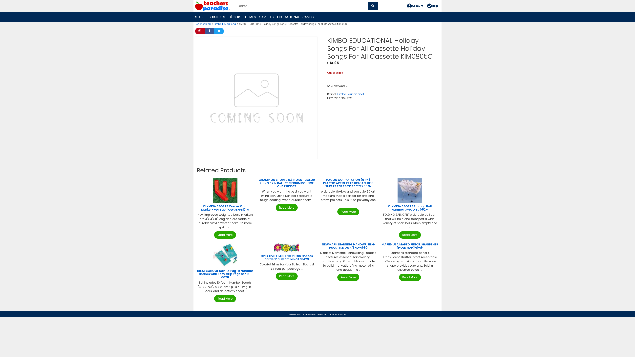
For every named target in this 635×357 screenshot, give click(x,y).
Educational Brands (295, 17)
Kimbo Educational (225, 24)
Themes (249, 17)
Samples (266, 17)
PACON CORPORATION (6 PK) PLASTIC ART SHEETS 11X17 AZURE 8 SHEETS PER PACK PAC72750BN (348, 183)
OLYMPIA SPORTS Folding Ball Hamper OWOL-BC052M (410, 208)
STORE (200, 17)
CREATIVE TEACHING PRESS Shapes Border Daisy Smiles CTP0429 (287, 257)
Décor (234, 17)
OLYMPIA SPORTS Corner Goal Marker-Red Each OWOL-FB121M (225, 208)
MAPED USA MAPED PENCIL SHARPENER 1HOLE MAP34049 (410, 246)
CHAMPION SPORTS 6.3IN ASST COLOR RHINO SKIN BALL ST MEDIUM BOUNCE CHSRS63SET (287, 183)
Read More (225, 235)
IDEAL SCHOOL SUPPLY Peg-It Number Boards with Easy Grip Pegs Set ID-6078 (225, 274)
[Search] (373, 6)
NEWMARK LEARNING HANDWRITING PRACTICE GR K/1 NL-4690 (348, 246)
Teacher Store (203, 24)
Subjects (217, 17)
